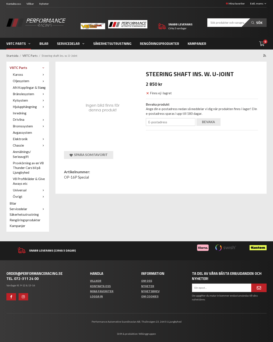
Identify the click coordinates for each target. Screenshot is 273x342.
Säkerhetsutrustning (112, 43)
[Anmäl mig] (259, 288)
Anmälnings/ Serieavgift (22, 154)
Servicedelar (68, 43)
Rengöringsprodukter (159, 43)
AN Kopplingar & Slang (29, 87)
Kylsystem (20, 100)
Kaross (18, 74)
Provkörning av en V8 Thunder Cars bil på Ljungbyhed (28, 167)
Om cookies (149, 296)
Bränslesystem (23, 94)
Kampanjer (197, 43)
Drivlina (18, 119)
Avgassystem (22, 132)
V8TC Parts (16, 43)
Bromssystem (23, 126)
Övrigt (17, 196)
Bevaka (208, 122)
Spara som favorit (90, 155)
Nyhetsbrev (150, 291)
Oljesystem (21, 81)
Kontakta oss (13, 3)
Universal (19, 190)
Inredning (19, 113)
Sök (258, 22)
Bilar (43, 43)
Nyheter (44, 3)
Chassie (18, 145)
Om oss (146, 280)
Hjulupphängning (25, 107)
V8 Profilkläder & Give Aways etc (29, 181)
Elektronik (20, 139)
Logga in (96, 296)
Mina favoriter (236, 3)
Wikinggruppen (147, 333)
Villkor (30, 3)
